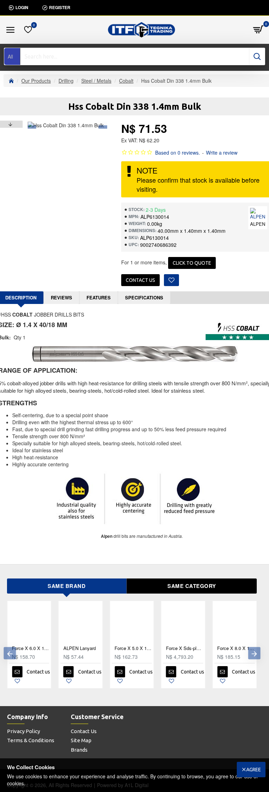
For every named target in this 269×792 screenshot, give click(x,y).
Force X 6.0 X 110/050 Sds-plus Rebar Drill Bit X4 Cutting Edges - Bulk (30, 648)
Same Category (191, 586)
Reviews (61, 297)
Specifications (144, 297)
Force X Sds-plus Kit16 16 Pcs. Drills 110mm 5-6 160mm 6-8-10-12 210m (185, 648)
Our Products (36, 80)
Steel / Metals (96, 80)
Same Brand (66, 586)
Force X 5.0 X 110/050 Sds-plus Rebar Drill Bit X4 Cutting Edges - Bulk (133, 648)
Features (99, 297)
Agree (253, 769)
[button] (10, 653)
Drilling (66, 80)
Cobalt (126, 80)
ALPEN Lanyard (79, 648)
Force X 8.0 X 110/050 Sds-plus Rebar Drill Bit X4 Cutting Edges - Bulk (236, 648)
